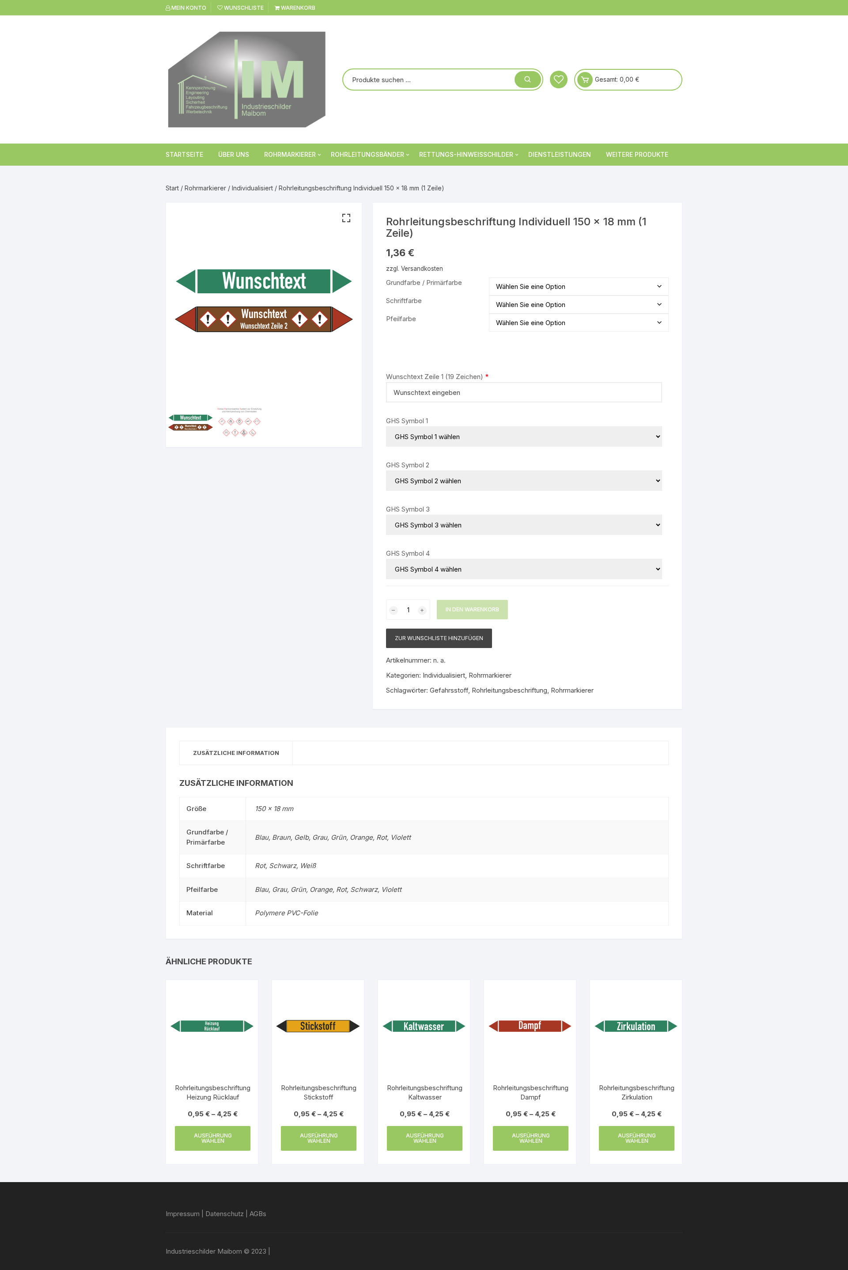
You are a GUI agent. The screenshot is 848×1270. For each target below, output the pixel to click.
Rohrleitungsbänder (367, 154)
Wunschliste (243, 7)
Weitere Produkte (637, 154)
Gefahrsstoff (449, 690)
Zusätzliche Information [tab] (236, 752)
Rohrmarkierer (290, 154)
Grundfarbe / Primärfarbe (424, 282)
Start (172, 188)
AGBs (258, 1213)
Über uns (233, 154)
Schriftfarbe (404, 300)
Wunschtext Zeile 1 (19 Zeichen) (434, 376)
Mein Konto (188, 7)
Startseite (184, 154)
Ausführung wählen (213, 1138)
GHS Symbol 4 (408, 553)
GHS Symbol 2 (407, 465)
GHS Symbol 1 (407, 421)
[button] (346, 218)
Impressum (183, 1213)
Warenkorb (297, 7)
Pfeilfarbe (401, 319)
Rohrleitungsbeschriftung (509, 690)
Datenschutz (224, 1213)
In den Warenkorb (472, 609)
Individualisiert (252, 188)
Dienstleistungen (559, 154)
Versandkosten (422, 268)
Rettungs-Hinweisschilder (466, 154)
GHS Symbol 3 (408, 509)
